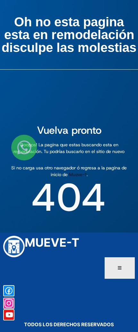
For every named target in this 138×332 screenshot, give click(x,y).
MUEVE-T (52, 242)
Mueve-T (78, 174)
